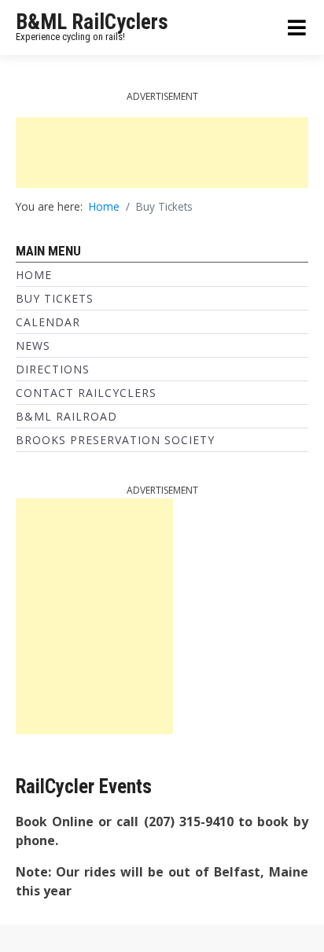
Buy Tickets (55, 298)
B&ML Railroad (66, 416)
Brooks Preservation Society (115, 439)
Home (34, 274)
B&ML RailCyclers (92, 22)
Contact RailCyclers (86, 392)
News (33, 345)
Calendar (48, 321)
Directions (53, 369)
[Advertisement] (162, 152)
